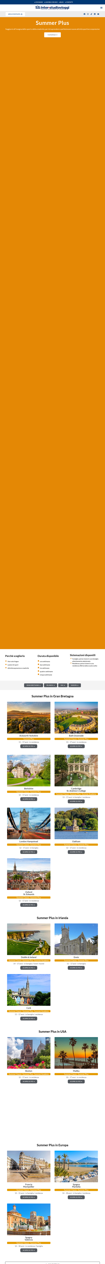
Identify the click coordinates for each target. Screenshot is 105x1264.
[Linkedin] (95, 14)
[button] (101, 7)
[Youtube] (98, 14)
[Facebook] (84, 14)
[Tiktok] (91, 14)
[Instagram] (88, 14)
